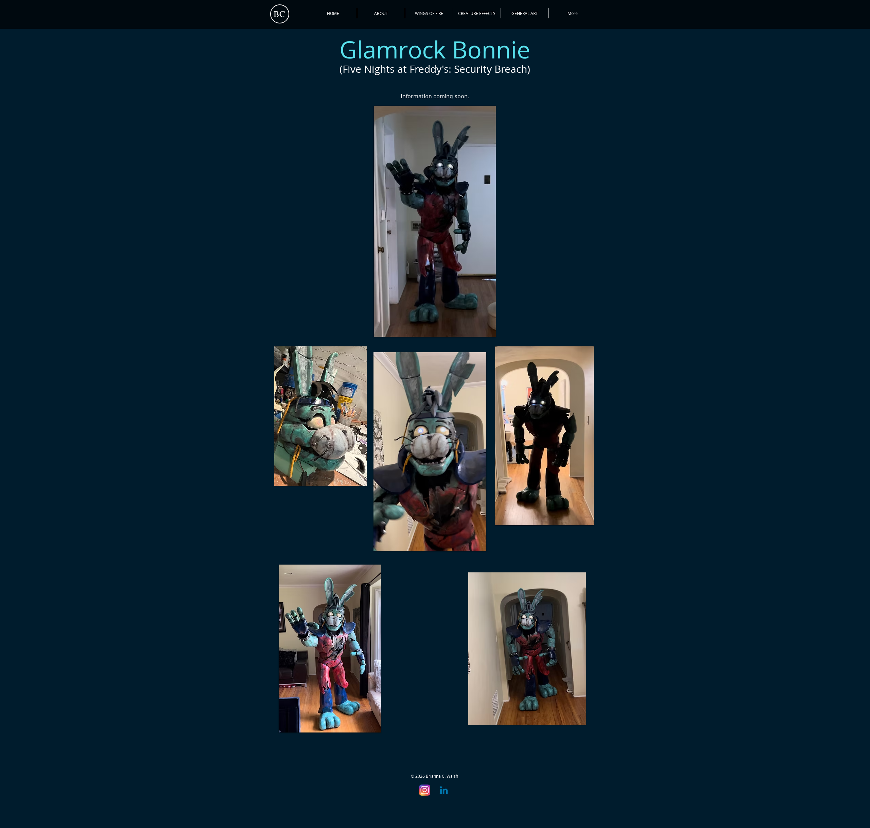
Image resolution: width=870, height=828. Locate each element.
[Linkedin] (444, 791)
